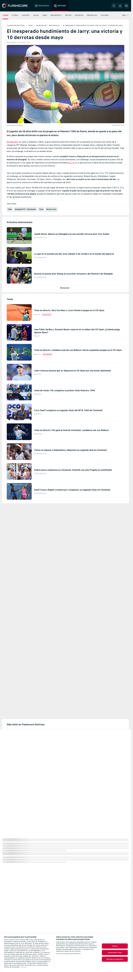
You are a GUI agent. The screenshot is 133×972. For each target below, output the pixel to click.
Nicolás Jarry (12, 142)
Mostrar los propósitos (114, 959)
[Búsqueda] (114, 5)
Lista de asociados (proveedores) (68, 953)
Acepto (115, 946)
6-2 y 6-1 (72, 162)
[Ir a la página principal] (16, 6)
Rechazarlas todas (115, 952)
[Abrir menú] (126, 5)
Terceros (23, 967)
